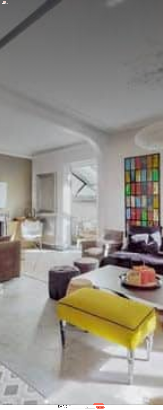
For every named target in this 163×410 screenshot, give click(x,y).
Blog (153, 2)
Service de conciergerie (147, 2)
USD (160, 2)
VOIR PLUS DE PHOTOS (99, 404)
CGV (155, 2)
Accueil (115, 2)
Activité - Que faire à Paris (136, 2)
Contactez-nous (128, 2)
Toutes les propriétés (121, 2)
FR (158, 2)
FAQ (142, 2)
